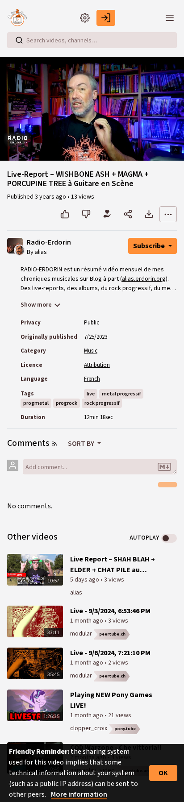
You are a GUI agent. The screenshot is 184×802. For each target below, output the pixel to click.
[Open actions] (168, 214)
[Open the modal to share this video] (127, 214)
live (91, 394)
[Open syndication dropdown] (54, 443)
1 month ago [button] (87, 620)
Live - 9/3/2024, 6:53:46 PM (110, 611)
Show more (36, 304)
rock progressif (101, 403)
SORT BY (82, 444)
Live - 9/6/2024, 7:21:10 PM (110, 653)
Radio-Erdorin (49, 242)
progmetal (36, 403)
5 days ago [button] (85, 579)
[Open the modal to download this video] (148, 214)
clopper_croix (88, 728)
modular (81, 633)
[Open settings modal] (84, 17)
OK (163, 773)
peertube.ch (112, 634)
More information (79, 794)
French (92, 379)
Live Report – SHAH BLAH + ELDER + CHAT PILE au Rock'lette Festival (112, 564)
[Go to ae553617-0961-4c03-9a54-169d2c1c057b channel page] (19, 249)
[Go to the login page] (105, 18)
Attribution (97, 365)
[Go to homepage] (19, 18)
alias (76, 592)
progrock (66, 403)
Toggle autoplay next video (169, 538)
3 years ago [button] (51, 196)
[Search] (19, 40)
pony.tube (125, 729)
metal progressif (121, 394)
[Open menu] (169, 17)
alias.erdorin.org (144, 278)
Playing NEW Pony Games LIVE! (111, 700)
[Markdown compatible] (164, 466)
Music (90, 351)
